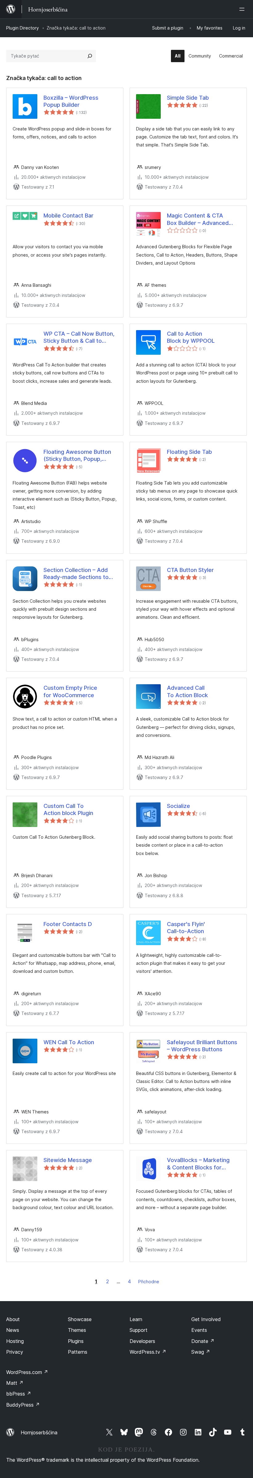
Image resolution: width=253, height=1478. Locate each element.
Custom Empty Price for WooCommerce (70, 691)
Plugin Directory (22, 27)
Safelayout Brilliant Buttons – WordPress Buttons (202, 1046)
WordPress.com (27, 1372)
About (13, 1319)
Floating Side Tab (189, 452)
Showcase (80, 1319)
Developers (142, 1341)
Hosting (15, 1341)
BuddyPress (23, 1405)
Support (138, 1330)
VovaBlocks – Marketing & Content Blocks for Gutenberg (198, 1164)
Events (199, 1330)
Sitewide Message (68, 1160)
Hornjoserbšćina (39, 1432)
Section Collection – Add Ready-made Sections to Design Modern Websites (77, 574)
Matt (14, 1383)
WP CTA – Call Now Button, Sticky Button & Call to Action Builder (79, 337)
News (12, 1330)
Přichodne (148, 1281)
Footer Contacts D (68, 924)
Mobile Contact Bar (68, 215)
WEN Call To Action (69, 1042)
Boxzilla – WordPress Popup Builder (71, 101)
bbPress (18, 1394)
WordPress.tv (148, 1352)
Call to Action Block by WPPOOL (191, 337)
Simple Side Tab (188, 97)
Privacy (14, 1352)
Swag (200, 1352)
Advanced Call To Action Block (187, 691)
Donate (202, 1341)
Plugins (76, 1341)
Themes (77, 1330)
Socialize (178, 806)
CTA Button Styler (190, 570)
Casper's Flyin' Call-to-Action (186, 927)
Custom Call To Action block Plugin (68, 809)
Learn (136, 1319)
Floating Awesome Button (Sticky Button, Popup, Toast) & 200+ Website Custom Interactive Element (80, 456)
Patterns (77, 1352)
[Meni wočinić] (243, 9)
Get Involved (206, 1319)
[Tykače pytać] (90, 56)
